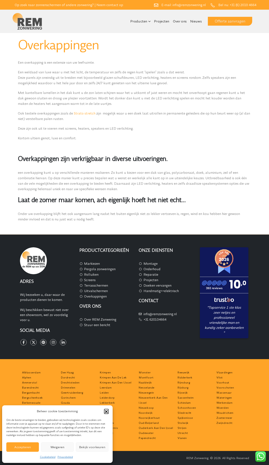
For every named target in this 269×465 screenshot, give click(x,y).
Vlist (219, 377)
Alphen (26, 377)
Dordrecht (68, 377)
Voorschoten (225, 387)
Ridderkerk (185, 377)
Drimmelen (68, 387)
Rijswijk (183, 392)
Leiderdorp (107, 397)
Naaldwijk (145, 382)
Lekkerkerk (107, 402)
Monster (145, 372)
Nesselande (146, 387)
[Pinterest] (43, 342)
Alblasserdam (31, 372)
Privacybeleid (65, 456)
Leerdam (106, 387)
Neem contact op (109, 5)
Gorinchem (68, 397)
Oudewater (146, 433)
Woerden (222, 407)
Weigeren (57, 447)
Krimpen (105, 372)
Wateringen (224, 397)
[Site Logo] (27, 21)
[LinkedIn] (63, 342)
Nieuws (196, 21)
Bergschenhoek (32, 397)
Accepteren (22, 447)
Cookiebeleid (47, 456)
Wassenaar (224, 392)
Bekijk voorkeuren (92, 447)
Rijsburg (183, 387)
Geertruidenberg (72, 392)
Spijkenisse (185, 417)
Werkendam (224, 402)
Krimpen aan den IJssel (115, 382)
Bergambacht (31, 392)
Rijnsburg (184, 382)
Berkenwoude (31, 402)
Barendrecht (30, 387)
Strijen (182, 427)
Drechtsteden (70, 382)
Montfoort (146, 377)
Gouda (65, 402)
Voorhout (222, 382)
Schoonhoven (187, 407)
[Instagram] (53, 342)
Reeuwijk (184, 372)
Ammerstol (29, 382)
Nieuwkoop (146, 407)
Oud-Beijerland (149, 422)
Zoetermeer (224, 417)
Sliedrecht (184, 412)
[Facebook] (23, 342)
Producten (138, 21)
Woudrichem (224, 412)
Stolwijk (183, 422)
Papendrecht (147, 438)
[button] (106, 411)
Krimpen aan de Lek (113, 377)
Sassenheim (186, 397)
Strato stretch (84, 113)
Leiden (104, 392)
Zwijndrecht (224, 422)
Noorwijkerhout (149, 417)
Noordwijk (146, 412)
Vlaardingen (224, 372)
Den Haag (67, 372)
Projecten (161, 21)
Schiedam (184, 402)
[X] (33, 342)
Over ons (180, 21)
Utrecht (183, 433)
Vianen (182, 438)
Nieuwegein (146, 392)
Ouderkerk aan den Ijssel (156, 427)
